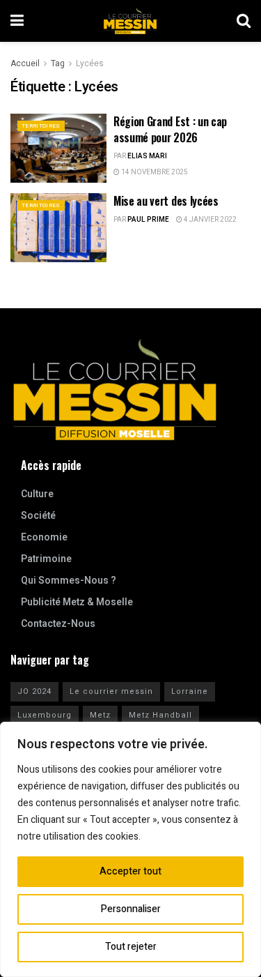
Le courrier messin (111, 691)
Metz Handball (160, 715)
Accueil (25, 63)
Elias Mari (147, 156)
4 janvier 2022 (209, 220)
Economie (44, 537)
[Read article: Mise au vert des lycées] (58, 227)
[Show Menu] (17, 21)
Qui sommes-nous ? (68, 580)
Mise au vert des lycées (166, 200)
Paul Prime (148, 220)
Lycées (90, 63)
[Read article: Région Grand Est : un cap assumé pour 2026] (58, 148)
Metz (100, 715)
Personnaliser (131, 909)
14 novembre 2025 (154, 172)
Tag (58, 63)
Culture (37, 494)
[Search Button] (244, 21)
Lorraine (189, 691)
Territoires (41, 126)
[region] (130, 849)
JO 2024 (34, 691)
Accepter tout (130, 871)
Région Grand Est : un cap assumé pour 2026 (170, 129)
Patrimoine (46, 559)
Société (38, 515)
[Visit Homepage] (130, 21)
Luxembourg (44, 715)
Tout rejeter (131, 946)
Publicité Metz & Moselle (77, 602)
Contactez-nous (58, 623)
